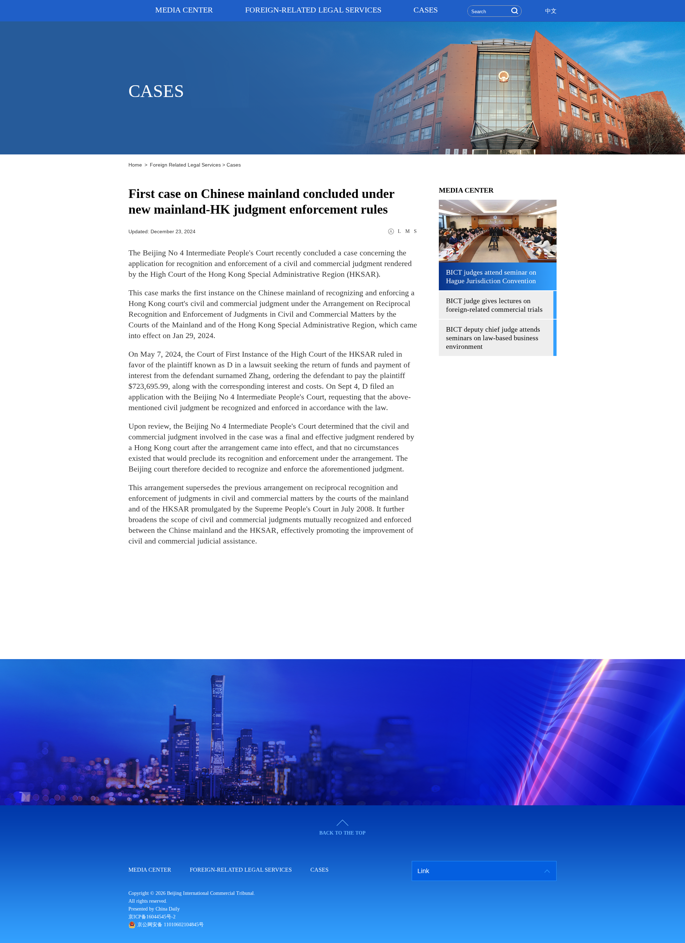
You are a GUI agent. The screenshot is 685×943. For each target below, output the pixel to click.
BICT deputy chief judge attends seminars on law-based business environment (493, 337)
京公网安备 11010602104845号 (170, 924)
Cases (234, 165)
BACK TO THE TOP (342, 833)
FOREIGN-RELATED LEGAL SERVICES (313, 9)
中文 (551, 11)
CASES (425, 9)
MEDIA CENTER (184, 9)
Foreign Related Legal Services (185, 165)
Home (135, 165)
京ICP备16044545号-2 (152, 916)
